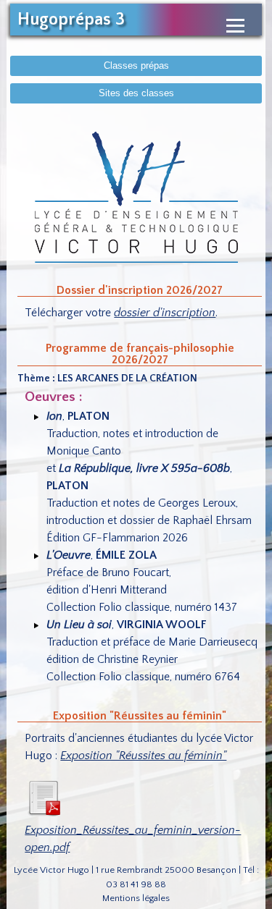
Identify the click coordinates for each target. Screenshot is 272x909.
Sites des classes (136, 93)
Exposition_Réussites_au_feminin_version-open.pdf (133, 839)
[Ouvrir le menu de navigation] (235, 25)
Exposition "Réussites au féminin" (143, 755)
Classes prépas (136, 65)
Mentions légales (136, 898)
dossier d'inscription (164, 312)
